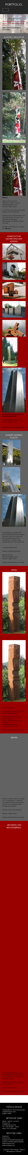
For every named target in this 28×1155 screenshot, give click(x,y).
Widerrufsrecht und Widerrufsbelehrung (8, 1144)
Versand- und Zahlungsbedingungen (13, 1142)
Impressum (5, 1136)
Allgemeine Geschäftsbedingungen (12, 1140)
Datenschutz (6, 1138)
